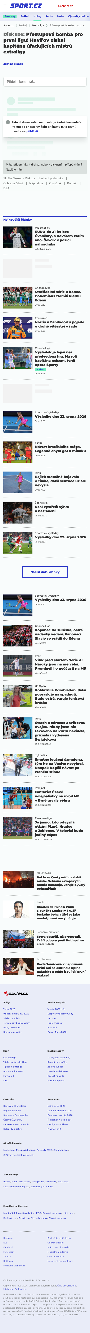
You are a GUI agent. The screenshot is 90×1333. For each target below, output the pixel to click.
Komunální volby (12, 1032)
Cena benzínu (60, 1150)
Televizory (24, 1218)
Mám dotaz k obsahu (59, 1247)
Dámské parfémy (51, 1213)
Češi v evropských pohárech (18, 1155)
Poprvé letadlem (12, 1110)
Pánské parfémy (57, 1218)
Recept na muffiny (58, 1062)
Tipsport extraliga (12, 1066)
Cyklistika (41, 755)
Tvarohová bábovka (58, 1071)
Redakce (8, 1238)
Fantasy (10, 16)
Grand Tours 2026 (57, 1032)
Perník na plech (56, 1080)
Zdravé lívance (55, 1066)
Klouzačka (63, 1181)
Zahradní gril (38, 1186)
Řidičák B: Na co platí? (60, 1119)
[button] (17, 237)
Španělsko (41, 503)
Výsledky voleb (11, 1018)
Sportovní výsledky (47, 412)
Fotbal (25, 16)
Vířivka (49, 1186)
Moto (60, 16)
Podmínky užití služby (59, 1238)
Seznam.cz (65, 6)
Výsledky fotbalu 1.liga (15, 1062)
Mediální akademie (58, 1252)
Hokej (37, 16)
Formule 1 (41, 318)
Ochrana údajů (56, 1242)
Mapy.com (9, 1150)
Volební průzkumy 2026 (16, 1013)
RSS (5, 1242)
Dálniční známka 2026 (60, 1110)
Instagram (8, 1252)
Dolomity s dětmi (12, 1129)
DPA (65, 1285)
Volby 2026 (9, 1009)
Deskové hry (10, 1218)
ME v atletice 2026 (13, 1071)
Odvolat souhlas (56, 1256)
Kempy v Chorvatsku (14, 1106)
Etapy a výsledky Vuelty (60, 1013)
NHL (5, 1080)
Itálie (38, 656)
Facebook (8, 1247)
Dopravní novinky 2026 (60, 1115)
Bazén (6, 1181)
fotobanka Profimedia (14, 1289)
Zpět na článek (13, 63)
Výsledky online (78, 16)
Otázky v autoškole (58, 1124)
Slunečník (50, 1181)
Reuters (72, 1285)
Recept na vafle (56, 1076)
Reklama (8, 1261)
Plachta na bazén (21, 1181)
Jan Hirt (52, 1018)
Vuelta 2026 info (56, 1009)
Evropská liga (43, 818)
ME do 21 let (42, 227)
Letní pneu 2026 (56, 1106)
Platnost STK (54, 1129)
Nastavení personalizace (60, 1261)
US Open (40, 686)
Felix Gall (52, 1027)
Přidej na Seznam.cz (14, 1265)
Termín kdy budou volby (16, 1023)
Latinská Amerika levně (15, 1124)
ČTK (59, 1285)
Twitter (7, 1256)
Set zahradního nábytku (16, 1186)
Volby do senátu (12, 1027)
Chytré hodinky (39, 1218)
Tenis (49, 16)
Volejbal (40, 788)
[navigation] (5, 6)
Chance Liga (42, 288)
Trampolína (38, 1181)
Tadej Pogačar (55, 1023)
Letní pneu (68, 1213)
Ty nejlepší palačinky (59, 1057)
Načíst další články (45, 572)
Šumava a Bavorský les (15, 1115)
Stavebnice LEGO (31, 1213)
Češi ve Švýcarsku (12, 1119)
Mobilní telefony (12, 1213)
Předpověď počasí (25, 1150)
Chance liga (9, 1057)
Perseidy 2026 (44, 1150)
